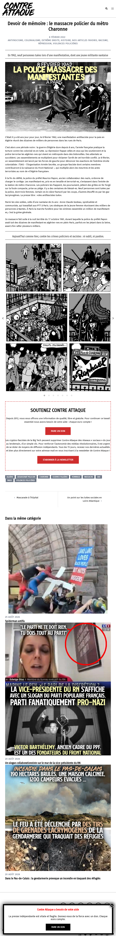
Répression (45, 43)
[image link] (58, 317)
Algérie (10, 477)
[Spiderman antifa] (58, 568)
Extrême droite (51, 40)
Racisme (103, 40)
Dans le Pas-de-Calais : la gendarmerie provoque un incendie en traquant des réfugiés (52, 878)
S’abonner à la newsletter (58, 459)
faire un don (58, 431)
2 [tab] (48, 395)
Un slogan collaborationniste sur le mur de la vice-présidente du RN (43, 763)
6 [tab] (67, 395)
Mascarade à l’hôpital (27, 497)
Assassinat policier (26, 477)
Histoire (66, 40)
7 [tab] (71, 395)
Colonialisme (32, 40)
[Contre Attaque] (18, 8)
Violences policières (65, 43)
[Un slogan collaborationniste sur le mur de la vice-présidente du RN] (58, 689)
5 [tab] (62, 395)
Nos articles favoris (84, 40)
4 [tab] (58, 395)
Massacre (88, 477)
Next (113, 318)
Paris (9, 480)
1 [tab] (44, 395)
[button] (106, 8)
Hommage (76, 477)
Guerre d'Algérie (60, 477)
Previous (2, 318)
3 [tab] (53, 395)
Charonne (43, 477)
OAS (98, 477)
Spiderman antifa (15, 621)
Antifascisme (15, 40)
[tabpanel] (58, 317)
